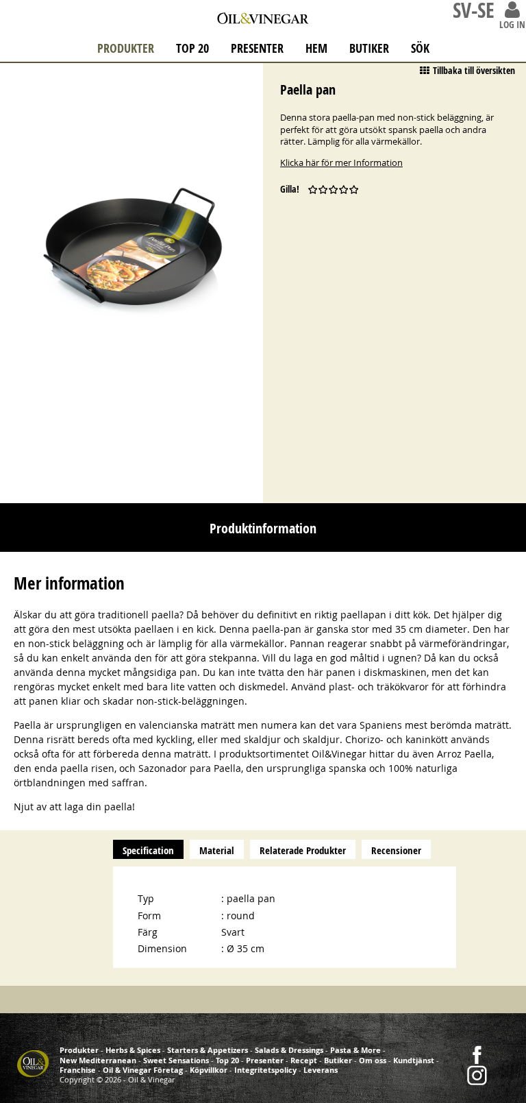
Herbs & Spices (132, 1050)
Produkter (125, 48)
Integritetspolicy (265, 1070)
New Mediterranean (98, 1060)
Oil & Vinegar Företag (143, 1070)
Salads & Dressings (289, 1050)
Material (216, 850)
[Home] (263, 14)
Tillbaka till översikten (474, 70)
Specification (148, 850)
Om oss (372, 1060)
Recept (303, 1060)
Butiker (369, 48)
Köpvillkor (208, 1070)
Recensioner (396, 850)
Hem (316, 48)
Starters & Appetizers (207, 1050)
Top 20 (192, 48)
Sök (420, 48)
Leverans (320, 1070)
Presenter (257, 48)
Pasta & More (355, 1050)
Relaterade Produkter (303, 850)
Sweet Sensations (176, 1060)
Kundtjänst (413, 1060)
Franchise (78, 1070)
